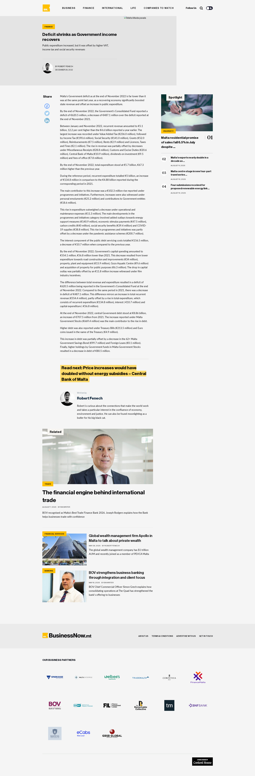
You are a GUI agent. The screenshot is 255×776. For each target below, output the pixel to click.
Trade (48, 484)
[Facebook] (47, 106)
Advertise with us (186, 636)
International (112, 8)
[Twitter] (47, 114)
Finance (88, 8)
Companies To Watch (159, 8)
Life (133, 8)
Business (68, 8)
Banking (49, 571)
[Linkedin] (47, 121)
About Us (143, 636)
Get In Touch (206, 636)
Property (168, 131)
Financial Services (54, 534)
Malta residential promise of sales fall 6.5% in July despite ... (179, 142)
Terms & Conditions (162, 636)
